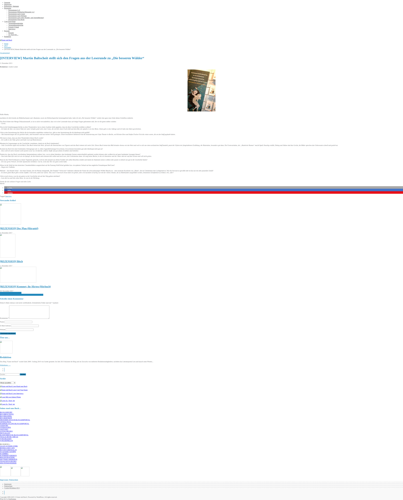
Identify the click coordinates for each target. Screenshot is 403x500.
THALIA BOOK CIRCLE (9, 437)
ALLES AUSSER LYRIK (9, 446)
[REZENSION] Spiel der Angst (10, 293)
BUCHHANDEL (6, 416)
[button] (8, 188)
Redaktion (7, 36)
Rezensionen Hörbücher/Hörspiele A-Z (21, 12)
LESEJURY (4, 425)
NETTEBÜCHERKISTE (8, 459)
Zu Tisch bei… (13, 35)
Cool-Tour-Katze (10, 21)
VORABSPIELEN (6, 441)
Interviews (11, 29)
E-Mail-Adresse (5, 326)
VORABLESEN (5, 439)
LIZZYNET (4, 429)
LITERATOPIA (5, 427)
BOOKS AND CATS (7, 448)
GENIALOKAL (5, 422)
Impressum (7, 4)
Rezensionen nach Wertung (17, 16)
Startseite (7, 2)
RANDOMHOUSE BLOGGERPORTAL (14, 435)
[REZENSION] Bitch (11, 261)
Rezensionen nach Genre (16, 14)
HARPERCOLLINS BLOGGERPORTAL (14, 424)
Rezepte (7, 31)
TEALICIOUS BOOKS (8, 461)
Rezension (7, 8)
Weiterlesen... (5, 365)
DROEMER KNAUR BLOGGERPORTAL (15, 420)
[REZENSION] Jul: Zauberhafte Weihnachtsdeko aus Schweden (21, 295)
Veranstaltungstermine (15, 23)
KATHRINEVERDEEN (8, 455)
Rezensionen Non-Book (16, 19)
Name (2, 322)
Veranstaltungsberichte (15, 25)
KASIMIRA (4, 454)
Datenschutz (8, 486)
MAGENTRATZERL (7, 457)
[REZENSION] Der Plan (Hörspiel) (19, 228)
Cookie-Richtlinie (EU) (12, 488)
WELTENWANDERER (8, 463)
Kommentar (4, 318)
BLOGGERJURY (6, 412)
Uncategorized (5, 53)
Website (2, 329)
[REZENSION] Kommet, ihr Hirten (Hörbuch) (25, 286)
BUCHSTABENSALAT (8, 450)
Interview (8, 196)
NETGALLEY (5, 433)
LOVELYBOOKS (6, 431)
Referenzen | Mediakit (11, 6)
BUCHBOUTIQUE (7, 414)
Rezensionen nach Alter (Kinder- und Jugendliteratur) (26, 18)
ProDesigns (12, 499)
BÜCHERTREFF (6, 418)
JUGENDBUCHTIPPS (8, 452)
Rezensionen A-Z (14, 10)
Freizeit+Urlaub (13, 27)
